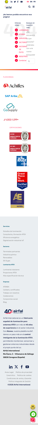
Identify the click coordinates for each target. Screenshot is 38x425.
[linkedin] (10, 367)
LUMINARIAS (24, 30)
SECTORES (23, 42)
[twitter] (16, 367)
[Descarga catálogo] (32, 407)
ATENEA (22, 34)
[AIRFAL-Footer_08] (22, 171)
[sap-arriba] (13, 91)
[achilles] (13, 81)
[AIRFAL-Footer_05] (22, 155)
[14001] (20, 144)
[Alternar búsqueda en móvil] (29, 7)
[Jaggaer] (11, 117)
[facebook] (21, 367)
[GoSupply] (10, 102)
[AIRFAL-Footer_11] (17, 190)
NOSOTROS (23, 56)
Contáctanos (24, 60)
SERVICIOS (23, 38)
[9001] (20, 132)
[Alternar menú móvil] (34, 7)
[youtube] (27, 367)
